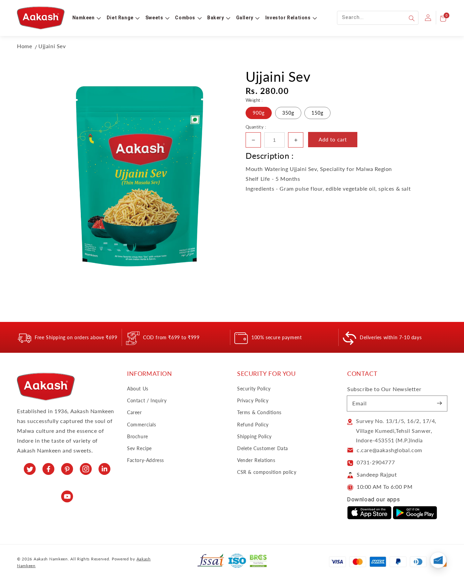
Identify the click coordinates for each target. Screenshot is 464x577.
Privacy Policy (252, 400)
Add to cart (333, 139)
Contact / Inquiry (146, 400)
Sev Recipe (139, 448)
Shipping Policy (254, 436)
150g (317, 113)
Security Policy (254, 388)
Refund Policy (253, 424)
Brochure (137, 436)
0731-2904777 (376, 462)
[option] (140, 175)
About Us (137, 388)
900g (259, 113)
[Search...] (411, 18)
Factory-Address (145, 460)
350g (288, 113)
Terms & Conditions (259, 412)
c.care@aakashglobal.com (389, 450)
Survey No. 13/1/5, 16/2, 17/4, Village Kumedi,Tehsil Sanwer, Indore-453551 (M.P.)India (396, 431)
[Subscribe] (439, 403)
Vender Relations (256, 460)
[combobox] (377, 18)
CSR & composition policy (266, 472)
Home (24, 46)
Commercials (141, 424)
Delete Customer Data (262, 448)
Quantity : (256, 127)
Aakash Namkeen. (51, 558)
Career (134, 412)
